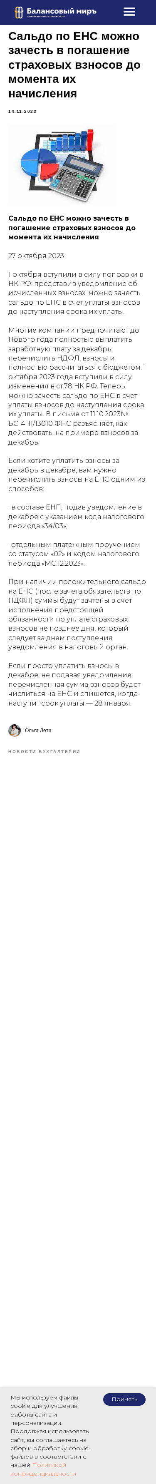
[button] (129, 11)
